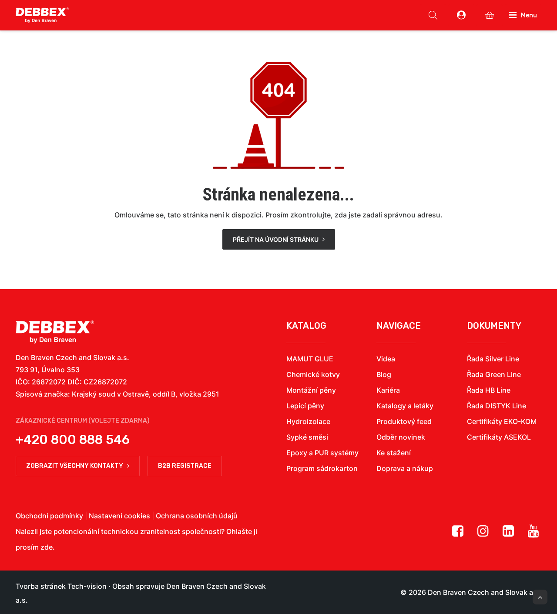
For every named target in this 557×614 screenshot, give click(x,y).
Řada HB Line (488, 390)
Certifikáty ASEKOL (499, 437)
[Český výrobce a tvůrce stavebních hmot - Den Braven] (55, 332)
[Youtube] (533, 534)
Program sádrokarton (322, 468)
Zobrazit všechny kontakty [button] (74, 466)
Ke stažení (393, 452)
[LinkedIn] (508, 534)
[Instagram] (483, 534)
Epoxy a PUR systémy (322, 452)
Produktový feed (404, 421)
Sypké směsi (307, 437)
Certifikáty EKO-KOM (502, 421)
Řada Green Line (494, 374)
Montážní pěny (311, 390)
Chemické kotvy (313, 374)
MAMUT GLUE (309, 358)
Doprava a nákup (404, 468)
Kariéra (388, 390)
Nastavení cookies (119, 515)
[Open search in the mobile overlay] (433, 15)
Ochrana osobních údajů (197, 515)
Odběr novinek (400, 437)
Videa (385, 358)
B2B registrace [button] (184, 466)
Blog (383, 374)
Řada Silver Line (493, 358)
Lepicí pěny (305, 405)
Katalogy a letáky (404, 405)
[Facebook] (458, 534)
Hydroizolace (308, 421)
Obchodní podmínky (49, 515)
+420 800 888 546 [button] (73, 439)
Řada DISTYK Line (496, 405)
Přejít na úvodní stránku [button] (276, 239)
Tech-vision (87, 586)
